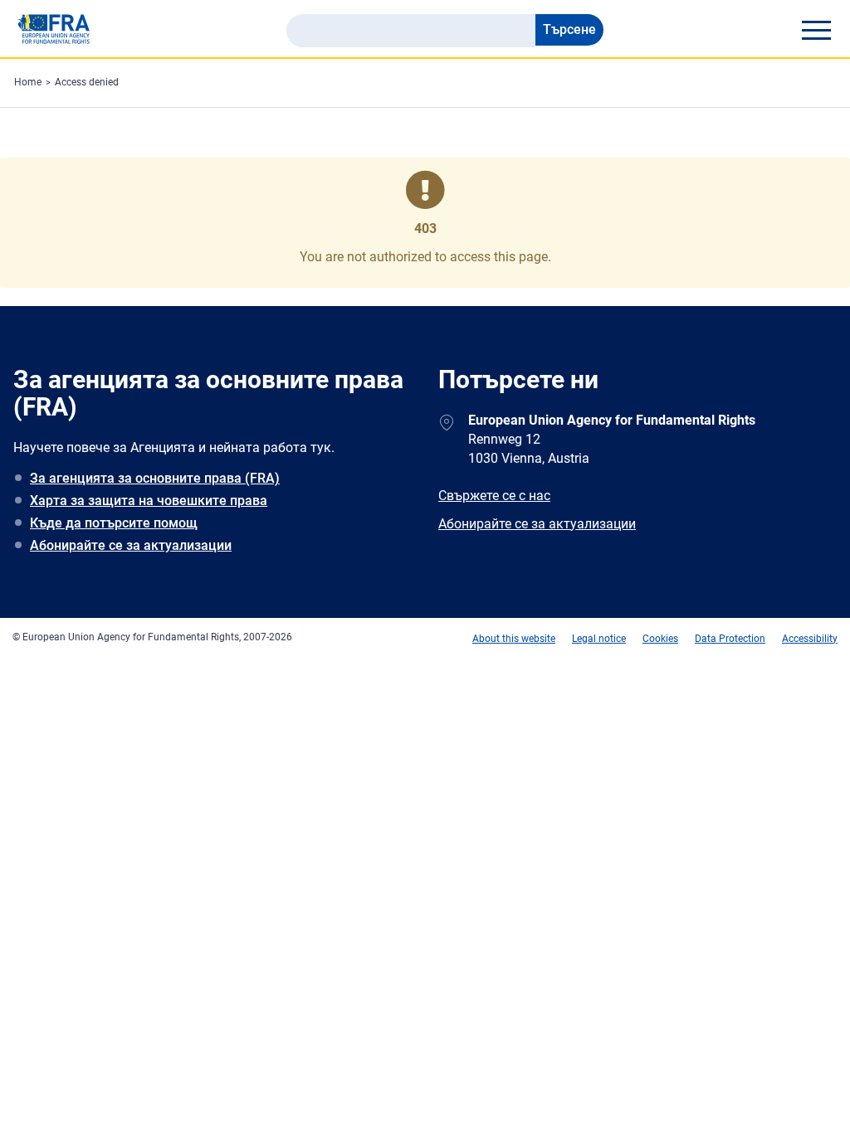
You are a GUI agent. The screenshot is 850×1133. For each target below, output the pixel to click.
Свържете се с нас (494, 495)
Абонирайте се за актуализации (131, 545)
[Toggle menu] (816, 29)
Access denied (87, 82)
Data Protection (730, 638)
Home (28, 82)
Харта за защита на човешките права (148, 500)
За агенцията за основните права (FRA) (155, 478)
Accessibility (810, 638)
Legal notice (599, 638)
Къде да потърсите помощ (114, 523)
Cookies (660, 638)
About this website (513, 638)
